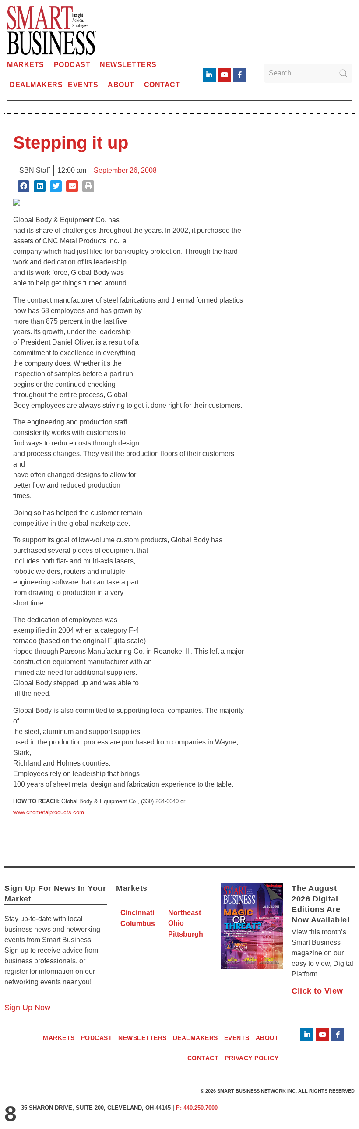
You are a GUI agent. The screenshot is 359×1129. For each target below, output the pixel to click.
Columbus (137, 923)
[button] (23, 186)
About (121, 85)
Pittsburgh (185, 934)
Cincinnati (137, 912)
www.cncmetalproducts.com (48, 812)
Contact (162, 85)
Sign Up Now (27, 1007)
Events (83, 85)
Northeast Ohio (184, 918)
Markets (25, 64)
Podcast (72, 64)
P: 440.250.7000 (197, 1107)
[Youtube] (224, 75)
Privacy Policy (251, 1057)
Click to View (317, 991)
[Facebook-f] (239, 75)
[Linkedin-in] (209, 75)
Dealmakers (36, 85)
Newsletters (128, 64)
